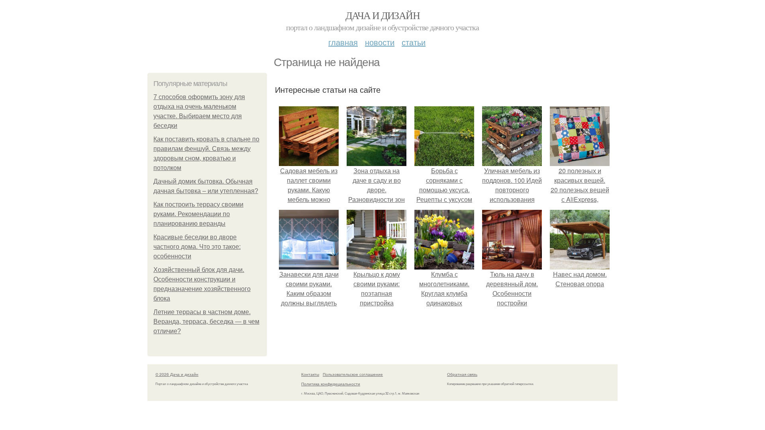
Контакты (310, 374)
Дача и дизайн (382, 15)
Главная (343, 42)
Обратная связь (462, 374)
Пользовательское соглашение (353, 374)
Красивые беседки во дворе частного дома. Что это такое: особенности (197, 247)
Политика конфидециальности (330, 384)
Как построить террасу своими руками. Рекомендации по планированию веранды (198, 214)
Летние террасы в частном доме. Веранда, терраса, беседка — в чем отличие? (206, 321)
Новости (379, 42)
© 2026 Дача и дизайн (176, 374)
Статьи (414, 42)
